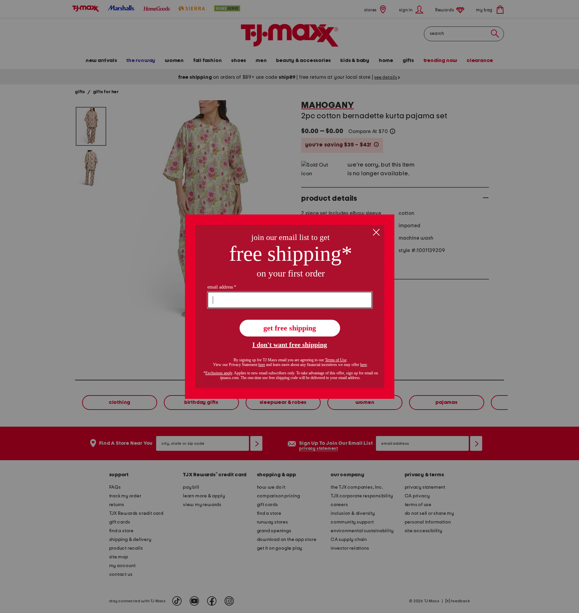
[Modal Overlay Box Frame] (289, 306)
